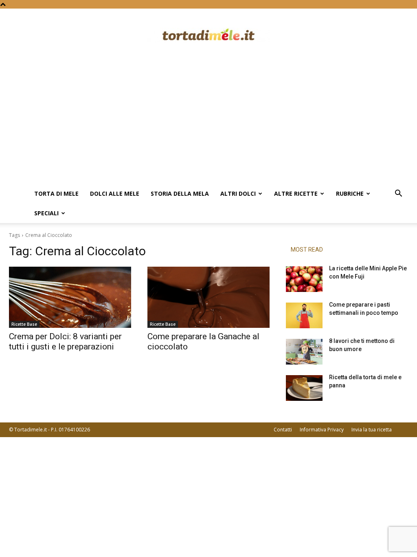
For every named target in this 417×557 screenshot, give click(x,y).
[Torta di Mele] (208, 35)
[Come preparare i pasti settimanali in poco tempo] (304, 315)
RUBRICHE (350, 193)
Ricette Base (24, 324)
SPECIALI (46, 213)
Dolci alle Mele (114, 193)
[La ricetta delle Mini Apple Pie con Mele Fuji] (304, 279)
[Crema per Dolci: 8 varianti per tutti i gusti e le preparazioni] (70, 297)
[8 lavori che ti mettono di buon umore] (304, 352)
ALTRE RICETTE (296, 193)
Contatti (283, 429)
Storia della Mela (180, 193)
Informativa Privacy (322, 429)
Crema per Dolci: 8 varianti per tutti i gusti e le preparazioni (65, 341)
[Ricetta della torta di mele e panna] (304, 388)
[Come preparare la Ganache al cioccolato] (208, 297)
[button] (398, 194)
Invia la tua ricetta (371, 429)
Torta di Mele (56, 193)
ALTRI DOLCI (238, 193)
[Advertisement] (208, 123)
